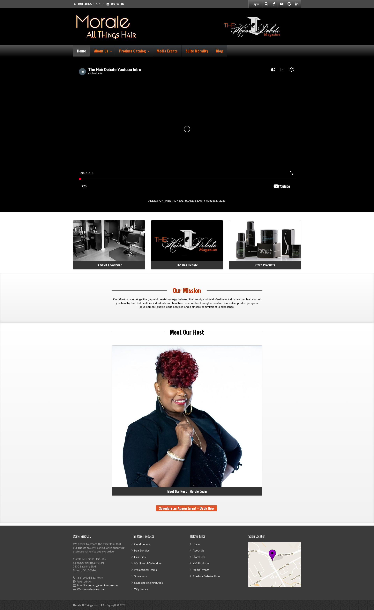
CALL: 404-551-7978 (89, 4)
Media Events (167, 50)
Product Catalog (132, 50)
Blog (219, 50)
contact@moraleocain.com (102, 585)
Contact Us (117, 4)
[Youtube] (282, 4)
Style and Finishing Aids (148, 582)
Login (255, 4)
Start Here (199, 557)
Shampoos (140, 576)
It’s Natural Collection (147, 563)
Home (81, 50)
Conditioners (142, 544)
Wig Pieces (141, 589)
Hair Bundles (142, 550)
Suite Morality (197, 50)
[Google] (289, 4)
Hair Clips (140, 557)
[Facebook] (274, 4)
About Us (101, 50)
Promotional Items (145, 569)
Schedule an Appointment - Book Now (186, 508)
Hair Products (201, 563)
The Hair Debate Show (206, 576)
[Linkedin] (297, 4)
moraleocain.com (94, 589)
